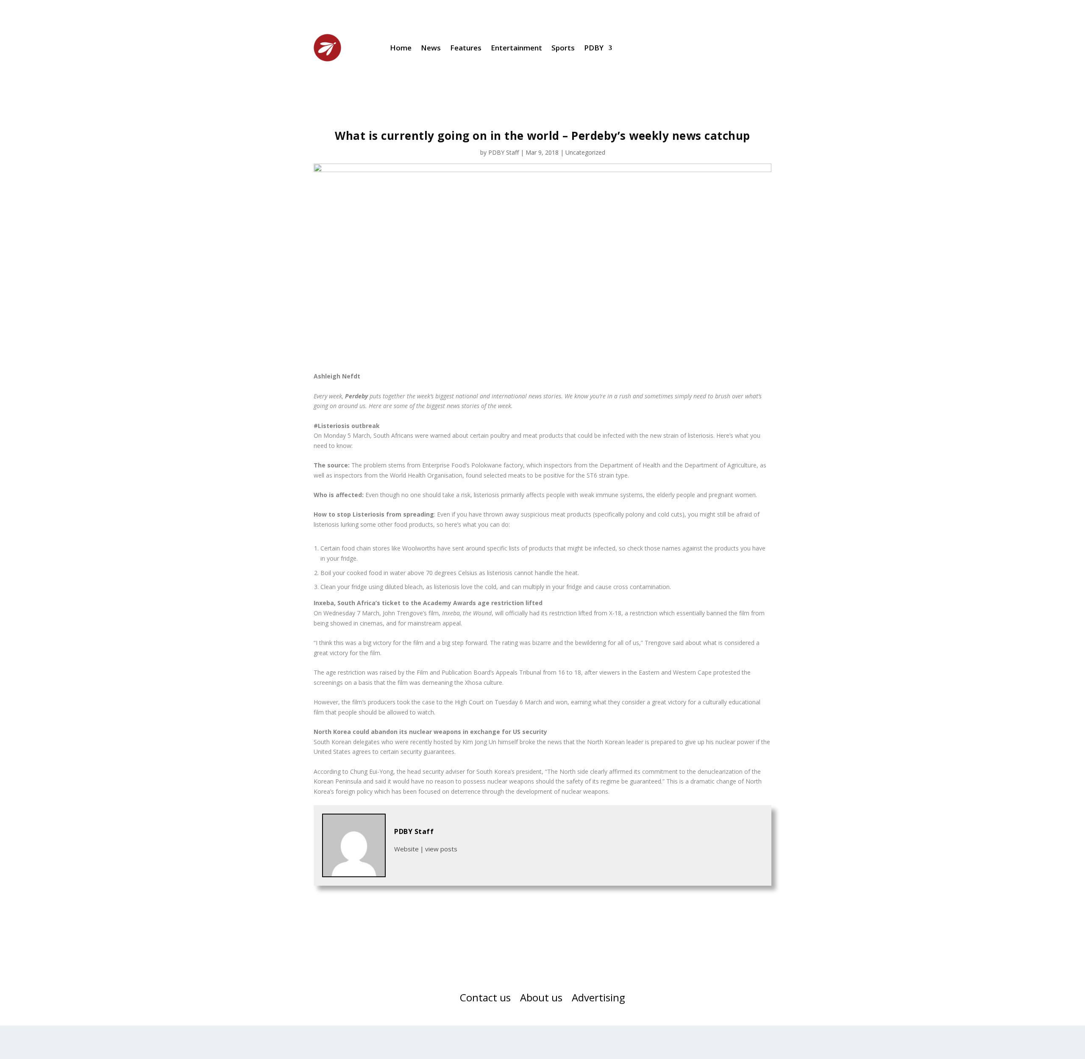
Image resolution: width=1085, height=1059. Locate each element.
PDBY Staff (503, 152)
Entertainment (516, 48)
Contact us (485, 999)
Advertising (598, 999)
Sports (563, 48)
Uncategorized (585, 152)
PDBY (594, 48)
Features (465, 48)
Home (401, 48)
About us (541, 999)
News (431, 48)
